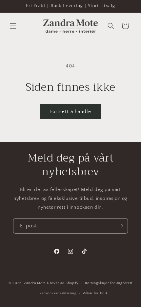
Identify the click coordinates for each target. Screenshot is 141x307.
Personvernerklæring (57, 293)
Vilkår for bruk (95, 293)
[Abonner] (120, 226)
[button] (13, 26)
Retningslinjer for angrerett (109, 283)
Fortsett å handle (70, 111)
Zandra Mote (35, 283)
